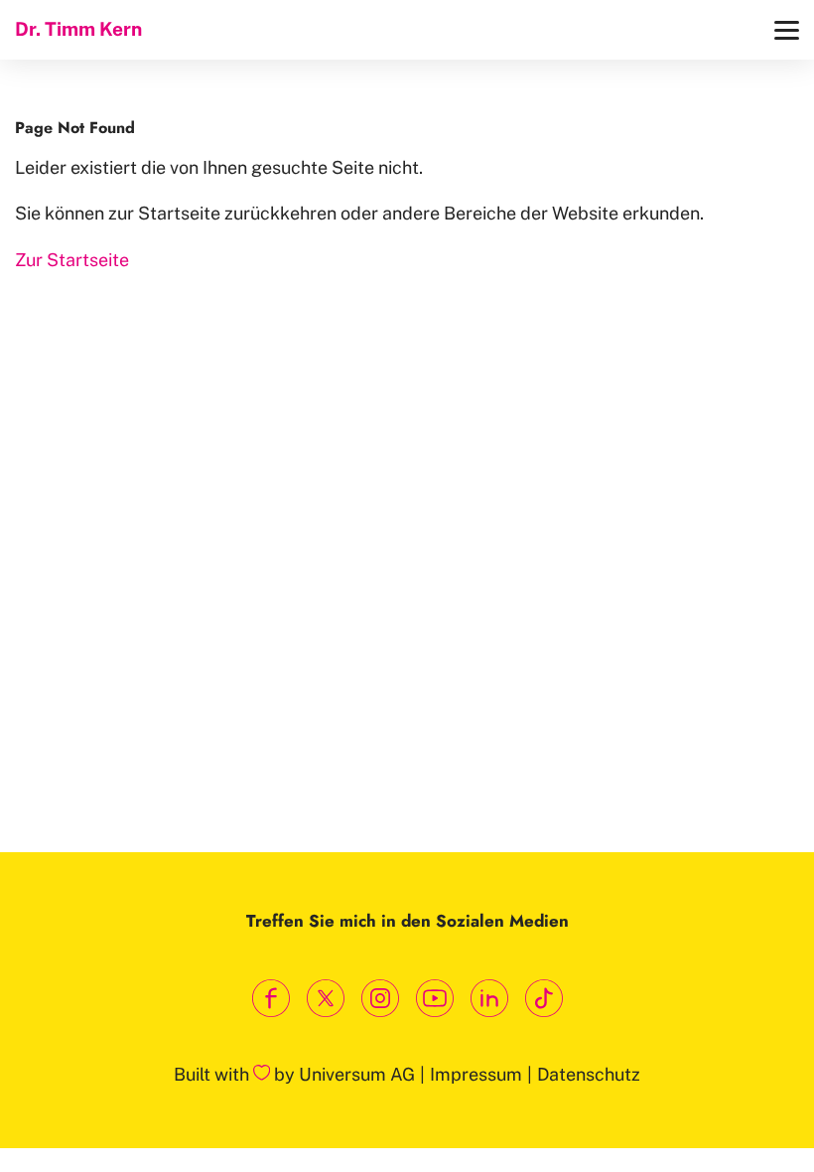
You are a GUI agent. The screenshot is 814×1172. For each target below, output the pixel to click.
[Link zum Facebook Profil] (270, 998)
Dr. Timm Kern (78, 29)
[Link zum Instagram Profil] (379, 998)
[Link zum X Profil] (325, 998)
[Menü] (786, 30)
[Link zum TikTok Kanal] (543, 998)
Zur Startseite (72, 259)
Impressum (476, 1074)
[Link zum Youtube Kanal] (434, 998)
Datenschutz (588, 1074)
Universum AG (357, 1074)
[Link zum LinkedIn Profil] (489, 998)
